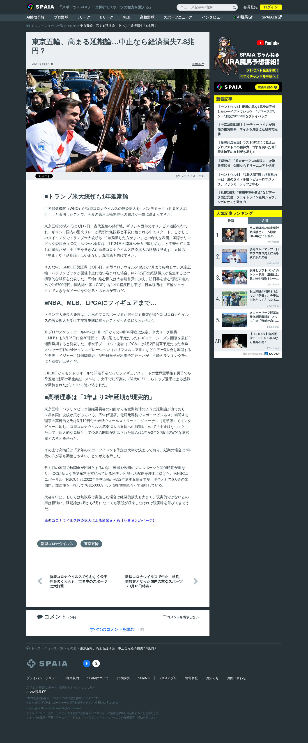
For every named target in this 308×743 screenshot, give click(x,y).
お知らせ (212, 678)
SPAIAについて (98, 678)
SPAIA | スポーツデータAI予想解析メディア (67, 702)
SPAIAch (272, 17)
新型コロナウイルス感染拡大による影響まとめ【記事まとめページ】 (100, 520)
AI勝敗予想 (35, 17)
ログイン (271, 7)
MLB (127, 17)
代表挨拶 (123, 678)
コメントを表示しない (183, 617)
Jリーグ (84, 17)
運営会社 (191, 678)
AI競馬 (244, 17)
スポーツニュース (178, 17)
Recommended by (253, 353)
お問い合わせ (236, 678)
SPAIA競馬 (36, 692)
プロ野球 (61, 17)
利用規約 (72, 678)
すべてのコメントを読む (112, 629)
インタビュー (213, 17)
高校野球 (147, 17)
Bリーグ (106, 17)
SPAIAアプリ (168, 678)
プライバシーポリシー (42, 678)
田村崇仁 (198, 64)
